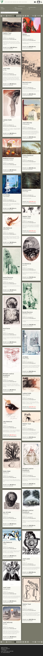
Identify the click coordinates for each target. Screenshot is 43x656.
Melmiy (24, 34)
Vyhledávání (41, 2)
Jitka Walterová (7, 228)
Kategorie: (2, 7)
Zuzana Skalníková (27, 155)
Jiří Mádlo (25, 357)
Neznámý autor (26, 190)
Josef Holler (6, 68)
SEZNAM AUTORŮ (21, 6)
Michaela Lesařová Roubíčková (8, 374)
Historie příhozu (33, 232)
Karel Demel (6, 328)
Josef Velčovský (27, 122)
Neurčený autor (26, 82)
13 (27, 15)
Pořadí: (15, 7)
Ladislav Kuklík (7, 120)
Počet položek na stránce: (32, 7)
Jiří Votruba (6, 195)
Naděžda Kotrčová (8, 158)
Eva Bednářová (26, 264)
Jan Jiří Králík (7, 512)
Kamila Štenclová (8, 277)
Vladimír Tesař (7, 33)
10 (25, 15)
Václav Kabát (6, 471)
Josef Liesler (26, 559)
